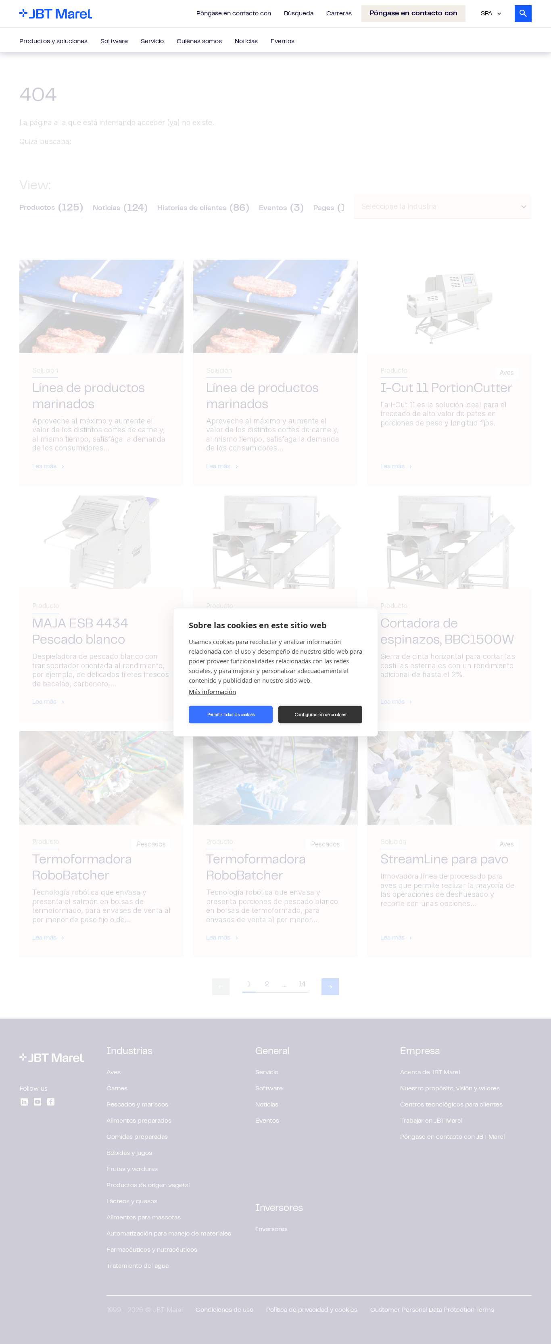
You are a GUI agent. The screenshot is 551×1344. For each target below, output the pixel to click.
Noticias (246, 41)
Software (114, 41)
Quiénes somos (199, 41)
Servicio (152, 41)
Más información (212, 691)
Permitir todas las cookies (231, 714)
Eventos (282, 41)
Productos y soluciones (53, 41)
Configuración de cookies (320, 714)
